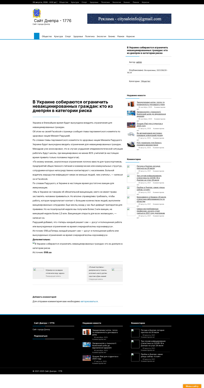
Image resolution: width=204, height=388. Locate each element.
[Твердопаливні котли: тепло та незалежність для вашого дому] (131, 104)
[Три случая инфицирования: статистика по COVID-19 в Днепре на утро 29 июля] (131, 178)
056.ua (47, 252)
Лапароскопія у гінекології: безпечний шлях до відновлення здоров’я (151, 114)
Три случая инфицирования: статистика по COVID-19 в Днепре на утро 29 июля (149, 177)
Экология (116, 2)
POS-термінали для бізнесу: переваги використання (149, 144)
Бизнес (127, 2)
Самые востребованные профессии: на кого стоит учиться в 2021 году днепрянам (151, 211)
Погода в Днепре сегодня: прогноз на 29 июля (148, 167)
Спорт (84, 2)
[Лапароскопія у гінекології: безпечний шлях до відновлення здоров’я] (131, 113)
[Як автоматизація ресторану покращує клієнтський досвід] (131, 134)
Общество (63, 2)
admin (139, 62)
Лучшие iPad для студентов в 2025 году (150, 124)
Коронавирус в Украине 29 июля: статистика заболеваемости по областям (151, 199)
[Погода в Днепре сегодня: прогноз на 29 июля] (131, 169)
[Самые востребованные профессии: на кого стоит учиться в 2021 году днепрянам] (131, 212)
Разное (136, 2)
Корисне (145, 2)
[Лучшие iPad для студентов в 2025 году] (131, 125)
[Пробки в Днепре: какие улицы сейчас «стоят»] (131, 190)
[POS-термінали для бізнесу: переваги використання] (131, 144)
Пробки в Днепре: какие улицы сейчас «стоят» (151, 188)
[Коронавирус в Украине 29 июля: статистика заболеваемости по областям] (131, 200)
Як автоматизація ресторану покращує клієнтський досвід (150, 134)
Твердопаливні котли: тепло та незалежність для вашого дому (151, 103)
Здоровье (94, 2)
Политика (105, 2)
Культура (75, 2)
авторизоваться (89, 301)
